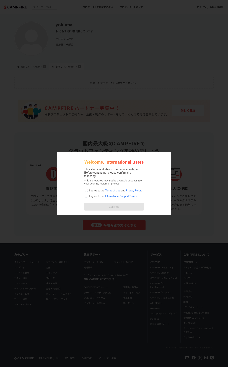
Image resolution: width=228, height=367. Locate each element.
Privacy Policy (133, 190)
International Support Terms (121, 196)
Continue (114, 206)
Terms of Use (112, 190)
